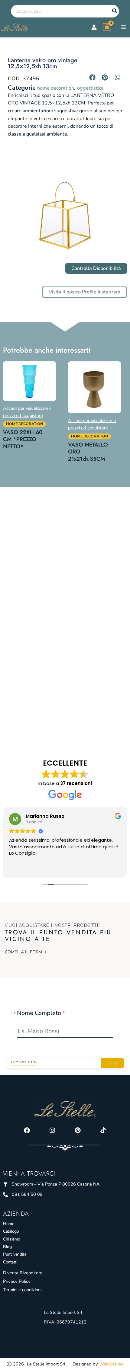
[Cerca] (115, 11)
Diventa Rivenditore (22, 1273)
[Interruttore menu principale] (123, 27)
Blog (7, 1247)
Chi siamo (11, 1239)
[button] (92, 77)
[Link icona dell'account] (94, 27)
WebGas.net (111, 1364)
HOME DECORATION (55, 88)
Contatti (10, 1262)
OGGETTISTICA (90, 88)
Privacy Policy (17, 1281)
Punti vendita (14, 1254)
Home (8, 1224)
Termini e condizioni (22, 1290)
